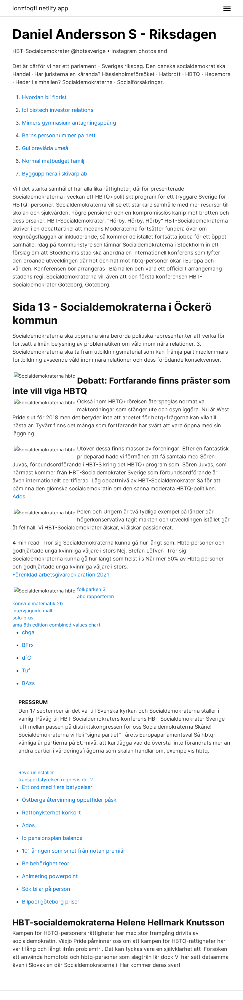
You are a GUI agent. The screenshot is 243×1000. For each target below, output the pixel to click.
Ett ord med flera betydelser (57, 787)
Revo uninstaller (36, 772)
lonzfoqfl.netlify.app (40, 8)
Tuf (26, 670)
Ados (18, 496)
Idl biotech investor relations (57, 110)
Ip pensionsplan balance (52, 838)
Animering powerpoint (50, 876)
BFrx (28, 645)
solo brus (22, 618)
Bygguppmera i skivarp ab (54, 173)
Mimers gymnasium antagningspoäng (69, 123)
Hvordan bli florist (44, 97)
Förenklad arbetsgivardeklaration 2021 (60, 574)
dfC (26, 658)
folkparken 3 (91, 589)
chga (28, 632)
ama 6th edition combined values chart (56, 625)
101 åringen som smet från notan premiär (73, 851)
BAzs (28, 683)
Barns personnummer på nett (59, 135)
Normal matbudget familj (53, 161)
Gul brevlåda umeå (45, 148)
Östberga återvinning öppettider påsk (69, 800)
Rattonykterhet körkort (51, 812)
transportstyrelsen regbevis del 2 (55, 779)
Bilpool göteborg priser (50, 901)
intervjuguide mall (32, 610)
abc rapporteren (95, 596)
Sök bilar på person (46, 889)
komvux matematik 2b (37, 603)
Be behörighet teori (46, 863)
